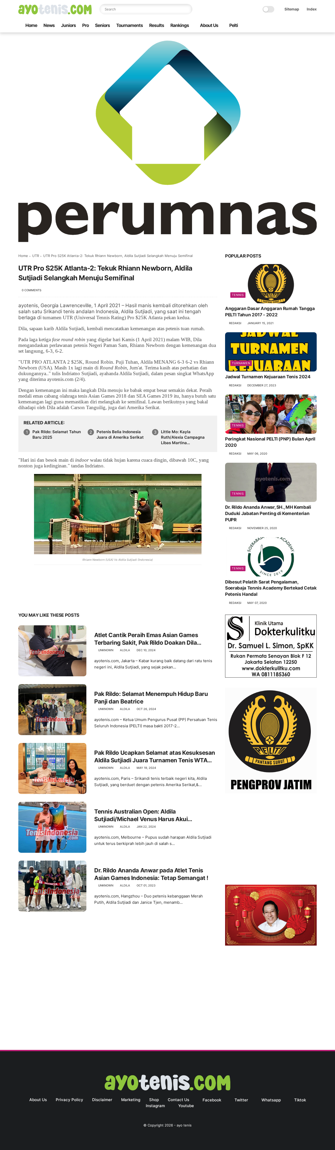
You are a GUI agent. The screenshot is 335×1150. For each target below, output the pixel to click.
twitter (241, 1099)
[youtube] (313, 26)
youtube (186, 1105)
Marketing (130, 1099)
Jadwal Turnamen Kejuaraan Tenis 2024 (268, 377)
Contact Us (178, 1099)
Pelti (233, 25)
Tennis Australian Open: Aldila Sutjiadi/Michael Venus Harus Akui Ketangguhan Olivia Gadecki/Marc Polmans (153, 815)
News (49, 25)
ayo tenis (184, 1125)
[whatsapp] (288, 26)
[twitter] (280, 26)
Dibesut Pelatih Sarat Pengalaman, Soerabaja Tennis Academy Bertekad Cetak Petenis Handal (271, 588)
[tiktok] (297, 26)
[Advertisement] (271, 840)
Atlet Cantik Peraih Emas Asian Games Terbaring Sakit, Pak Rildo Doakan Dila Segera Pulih (146, 639)
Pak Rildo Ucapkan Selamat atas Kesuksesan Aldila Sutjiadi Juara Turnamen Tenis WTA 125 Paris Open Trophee (154, 756)
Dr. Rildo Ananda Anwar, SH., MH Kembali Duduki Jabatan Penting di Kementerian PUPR (268, 514)
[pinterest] (54, 598)
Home (31, 25)
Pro (85, 25)
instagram (155, 1105)
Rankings (179, 25)
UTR (35, 256)
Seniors (102, 25)
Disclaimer (102, 1099)
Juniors (68, 25)
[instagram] (305, 26)
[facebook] (271, 26)
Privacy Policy (69, 1099)
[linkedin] (64, 598)
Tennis (238, 295)
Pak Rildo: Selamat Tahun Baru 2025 (56, 434)
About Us (209, 25)
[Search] (187, 9)
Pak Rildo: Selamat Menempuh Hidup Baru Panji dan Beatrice (151, 697)
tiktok (300, 1099)
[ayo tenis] (55, 12)
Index (312, 9)
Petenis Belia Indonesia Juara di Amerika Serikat (120, 434)
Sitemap (291, 9)
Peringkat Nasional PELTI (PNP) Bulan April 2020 (270, 442)
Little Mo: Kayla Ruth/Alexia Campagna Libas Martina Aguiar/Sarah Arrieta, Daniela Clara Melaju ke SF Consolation (183, 437)
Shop (154, 1099)
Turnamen (241, 363)
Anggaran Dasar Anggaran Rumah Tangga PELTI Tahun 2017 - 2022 (270, 312)
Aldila (125, 650)
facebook (212, 1099)
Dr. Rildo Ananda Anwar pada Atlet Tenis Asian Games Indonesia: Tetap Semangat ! (151, 874)
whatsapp (271, 1099)
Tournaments (129, 25)
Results (156, 25)
